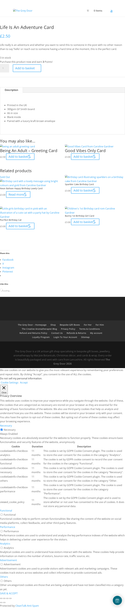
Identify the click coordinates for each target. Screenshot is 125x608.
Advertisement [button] (8, 560)
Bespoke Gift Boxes (70, 324)
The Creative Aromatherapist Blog (39, 328)
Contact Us (57, 333)
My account (96, 333)
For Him (100, 324)
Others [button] (4, 576)
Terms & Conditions (89, 328)
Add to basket (25, 68)
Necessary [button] (6, 425)
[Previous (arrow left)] (1, 602)
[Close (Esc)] (10, 598)
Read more (16, 194)
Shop (53, 324)
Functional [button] (6, 510)
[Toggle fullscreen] (4, 598)
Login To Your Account (65, 337)
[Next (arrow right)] (4, 602)
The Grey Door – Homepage (32, 324)
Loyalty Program (41, 337)
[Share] (7, 598)
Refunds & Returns (76, 333)
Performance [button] (7, 527)
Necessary (10, 429)
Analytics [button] (5, 543)
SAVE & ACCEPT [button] (9, 593)
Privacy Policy (68, 328)
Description (11, 90)
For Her (88, 324)
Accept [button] (24, 382)
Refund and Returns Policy (33, 333)
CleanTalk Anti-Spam (27, 605)
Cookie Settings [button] (9, 382)
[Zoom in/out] (1, 598)
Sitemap (85, 337)
